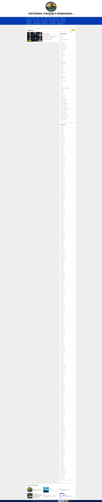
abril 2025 (62, 152)
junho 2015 (62, 339)
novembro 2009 (62, 452)
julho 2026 (62, 128)
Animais (61, 37)
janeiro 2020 (62, 253)
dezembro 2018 (62, 275)
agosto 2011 (62, 415)
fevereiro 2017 (62, 305)
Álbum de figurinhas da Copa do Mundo (49, 495)
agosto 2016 (62, 315)
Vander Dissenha (46, 35)
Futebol (61, 74)
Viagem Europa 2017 (45, 23)
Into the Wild (62, 77)
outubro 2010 (62, 433)
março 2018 (62, 284)
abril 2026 (62, 133)
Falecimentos (62, 65)
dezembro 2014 (62, 350)
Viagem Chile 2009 (29, 21)
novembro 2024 (62, 161)
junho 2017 (62, 298)
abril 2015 (62, 343)
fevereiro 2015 (62, 346)
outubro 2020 (62, 237)
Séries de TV (29, 40)
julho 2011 (62, 417)
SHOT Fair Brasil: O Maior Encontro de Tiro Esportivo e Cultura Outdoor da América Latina (37, 496)
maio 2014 (62, 360)
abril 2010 (62, 443)
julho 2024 (62, 168)
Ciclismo (61, 51)
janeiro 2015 (62, 348)
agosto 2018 (62, 279)
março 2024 (62, 173)
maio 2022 (62, 206)
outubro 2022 (62, 197)
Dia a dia (61, 58)
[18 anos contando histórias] (30, 489)
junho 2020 (62, 244)
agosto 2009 (62, 457)
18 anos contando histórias (37, 489)
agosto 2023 (62, 185)
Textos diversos (62, 96)
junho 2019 (62, 265)
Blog (61, 41)
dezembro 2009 (62, 450)
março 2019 (62, 270)
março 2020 (62, 249)
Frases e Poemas (62, 72)
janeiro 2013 (62, 386)
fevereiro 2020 (62, 251)
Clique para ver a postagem (47, 39)
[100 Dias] (46, 489)
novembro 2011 (62, 410)
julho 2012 (62, 396)
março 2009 (62, 466)
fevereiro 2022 (62, 209)
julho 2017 (62, 296)
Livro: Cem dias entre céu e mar (64, 489)
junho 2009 (62, 460)
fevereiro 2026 (62, 137)
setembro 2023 (62, 183)
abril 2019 (62, 268)
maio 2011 (62, 421)
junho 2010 (62, 440)
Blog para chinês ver (69, 495)
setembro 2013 (62, 372)
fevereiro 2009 (62, 467)
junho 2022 (62, 204)
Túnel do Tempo (62, 98)
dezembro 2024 (62, 159)
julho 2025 (62, 147)
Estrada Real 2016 (29, 19)
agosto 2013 (62, 374)
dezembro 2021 (62, 213)
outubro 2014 (62, 353)
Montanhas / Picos (36, 19)
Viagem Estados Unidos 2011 (61, 21)
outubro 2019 (62, 258)
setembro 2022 (62, 199)
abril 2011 (62, 422)
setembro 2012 (62, 393)
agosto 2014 (62, 355)
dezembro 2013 (62, 367)
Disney (61, 60)
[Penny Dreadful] (34, 37)
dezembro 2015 (62, 329)
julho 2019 (62, 263)
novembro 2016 (62, 310)
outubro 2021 (62, 216)
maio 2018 (62, 280)
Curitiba (61, 56)
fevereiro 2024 (62, 175)
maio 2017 (62, 299)
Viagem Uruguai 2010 (45, 21)
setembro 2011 (62, 414)
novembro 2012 (62, 389)
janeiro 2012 (62, 407)
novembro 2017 (62, 289)
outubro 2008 (62, 474)
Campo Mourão (62, 48)
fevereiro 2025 (62, 156)
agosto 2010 (62, 436)
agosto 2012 (62, 395)
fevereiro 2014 (62, 365)
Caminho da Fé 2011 (63, 44)
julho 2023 (62, 187)
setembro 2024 (62, 164)
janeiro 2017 (62, 306)
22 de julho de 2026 (36, 498)
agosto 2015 (62, 336)
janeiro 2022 (62, 211)
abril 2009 (62, 464)
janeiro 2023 (62, 192)
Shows (61, 93)
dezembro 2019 (62, 254)
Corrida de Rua (62, 55)
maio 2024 (62, 171)
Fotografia (62, 70)
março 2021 (62, 228)
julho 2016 (62, 317)
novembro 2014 (62, 351)
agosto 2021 (62, 220)
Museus (42, 19)
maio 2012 (62, 400)
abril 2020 (62, 247)
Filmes (50, 488)
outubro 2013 (62, 370)
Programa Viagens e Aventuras (54, 19)
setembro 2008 (62, 476)
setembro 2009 (62, 455)
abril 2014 (62, 362)
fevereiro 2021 (62, 230)
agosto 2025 (62, 145)
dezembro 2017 (62, 287)
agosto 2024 (62, 166)
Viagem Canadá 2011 (53, 21)
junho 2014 (62, 358)
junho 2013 (62, 377)
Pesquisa (73, 30)
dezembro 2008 (62, 471)
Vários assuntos (62, 101)
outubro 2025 (62, 142)
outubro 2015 (62, 332)
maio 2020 (62, 246)
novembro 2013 (62, 369)
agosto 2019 (62, 261)
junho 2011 (62, 419)
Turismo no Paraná (60, 23)
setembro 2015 (62, 334)
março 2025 (62, 154)
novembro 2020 (62, 235)
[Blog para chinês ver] (62, 496)
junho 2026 (62, 130)
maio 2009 (62, 462)
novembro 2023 (62, 180)
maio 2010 (62, 441)
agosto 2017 (62, 294)
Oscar (61, 84)
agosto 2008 (62, 478)
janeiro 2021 (62, 232)
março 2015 (62, 344)
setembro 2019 (62, 260)
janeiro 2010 (62, 448)
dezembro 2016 (62, 308)
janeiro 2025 (62, 157)
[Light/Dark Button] (73, 20)
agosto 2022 (62, 201)
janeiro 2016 (62, 327)
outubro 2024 (62, 163)
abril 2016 (62, 322)
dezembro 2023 (62, 178)
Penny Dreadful (46, 34)
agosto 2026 (62, 126)
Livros (61, 79)
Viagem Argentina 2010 (37, 21)
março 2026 (62, 135)
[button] (75, 21)
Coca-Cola (61, 53)
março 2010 (62, 445)
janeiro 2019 (62, 273)
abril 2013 (62, 381)
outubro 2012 (62, 391)
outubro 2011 (62, 412)
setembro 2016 (62, 313)
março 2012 (62, 403)
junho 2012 (62, 398)
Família (61, 67)
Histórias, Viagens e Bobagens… (51, 13)
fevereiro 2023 (62, 190)
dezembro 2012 (62, 388)
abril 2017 (62, 301)
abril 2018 (62, 282)
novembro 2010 (62, 431)
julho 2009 (62, 459)
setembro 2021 (62, 218)
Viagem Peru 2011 (29, 23)
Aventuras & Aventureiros (64, 39)
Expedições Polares (63, 63)
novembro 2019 (62, 256)
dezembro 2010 (62, 429)
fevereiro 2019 (62, 272)
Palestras (45, 19)
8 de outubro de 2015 (52, 35)
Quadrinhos (62, 89)
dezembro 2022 (62, 194)
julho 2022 (62, 202)
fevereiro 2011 (62, 426)
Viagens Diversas (62, 19)
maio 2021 (62, 225)
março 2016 (62, 324)
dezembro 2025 (62, 140)
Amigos (61, 36)
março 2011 (62, 424)
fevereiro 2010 (62, 447)
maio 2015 (62, 341)
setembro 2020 (62, 239)
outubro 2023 (62, 182)
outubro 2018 (62, 277)
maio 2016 (62, 320)
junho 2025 (62, 149)
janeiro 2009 (62, 469)
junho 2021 (62, 223)
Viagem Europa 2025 (52, 23)
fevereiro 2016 (62, 325)
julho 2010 (62, 438)
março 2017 (62, 303)
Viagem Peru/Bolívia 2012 (37, 23)
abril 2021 (62, 227)
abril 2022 (62, 208)
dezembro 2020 (62, 234)
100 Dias (50, 489)
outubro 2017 (62, 291)
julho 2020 (62, 242)
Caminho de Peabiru (63, 46)
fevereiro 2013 (62, 384)
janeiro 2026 (62, 138)
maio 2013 (62, 379)
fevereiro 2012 (62, 405)
